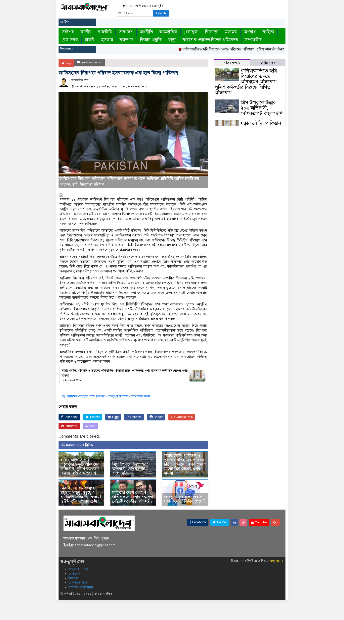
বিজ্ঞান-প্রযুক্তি (151, 39)
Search (161, 13)
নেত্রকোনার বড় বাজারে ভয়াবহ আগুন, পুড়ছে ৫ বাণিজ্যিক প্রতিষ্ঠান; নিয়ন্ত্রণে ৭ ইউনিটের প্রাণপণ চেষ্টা (81, 495)
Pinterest (70, 426)
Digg (115, 417)
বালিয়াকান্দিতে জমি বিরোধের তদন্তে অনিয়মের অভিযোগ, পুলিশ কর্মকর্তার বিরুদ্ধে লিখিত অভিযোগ (232, 49)
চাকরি (90, 39)
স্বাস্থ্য (172, 39)
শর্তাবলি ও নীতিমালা (80, 587)
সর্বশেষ (68, 31)
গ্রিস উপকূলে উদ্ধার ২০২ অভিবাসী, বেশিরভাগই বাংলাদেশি (130, 469)
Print (92, 426)
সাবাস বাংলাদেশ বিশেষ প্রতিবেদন (210, 39)
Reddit (158, 417)
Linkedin (135, 417)
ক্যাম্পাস (126, 39)
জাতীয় (85, 31)
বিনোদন (211, 31)
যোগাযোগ (74, 574)
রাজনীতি (105, 31)
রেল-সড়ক (70, 39)
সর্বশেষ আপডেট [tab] (232, 63)
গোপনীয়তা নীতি (78, 583)
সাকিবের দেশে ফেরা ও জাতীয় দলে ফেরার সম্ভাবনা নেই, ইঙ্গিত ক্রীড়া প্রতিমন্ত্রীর (132, 497)
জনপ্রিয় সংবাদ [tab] (268, 63)
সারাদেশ (126, 31)
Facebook (70, 417)
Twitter (94, 417)
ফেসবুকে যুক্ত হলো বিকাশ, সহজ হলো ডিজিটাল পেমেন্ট (184, 499)
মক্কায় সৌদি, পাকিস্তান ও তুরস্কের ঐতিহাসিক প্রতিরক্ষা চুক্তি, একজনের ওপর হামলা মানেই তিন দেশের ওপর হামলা (184, 464)
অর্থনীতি (146, 31)
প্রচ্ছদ (67, 63)
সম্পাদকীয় (253, 39)
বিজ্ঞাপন (73, 578)
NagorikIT (276, 561)
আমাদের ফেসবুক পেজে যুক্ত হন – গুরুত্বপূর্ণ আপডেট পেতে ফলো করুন (108, 396)
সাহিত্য (268, 31)
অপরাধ (250, 31)
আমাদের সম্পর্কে (78, 569)
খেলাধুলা (191, 31)
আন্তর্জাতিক (168, 31)
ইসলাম (107, 39)
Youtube (260, 522)
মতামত (231, 31)
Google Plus (184, 417)
